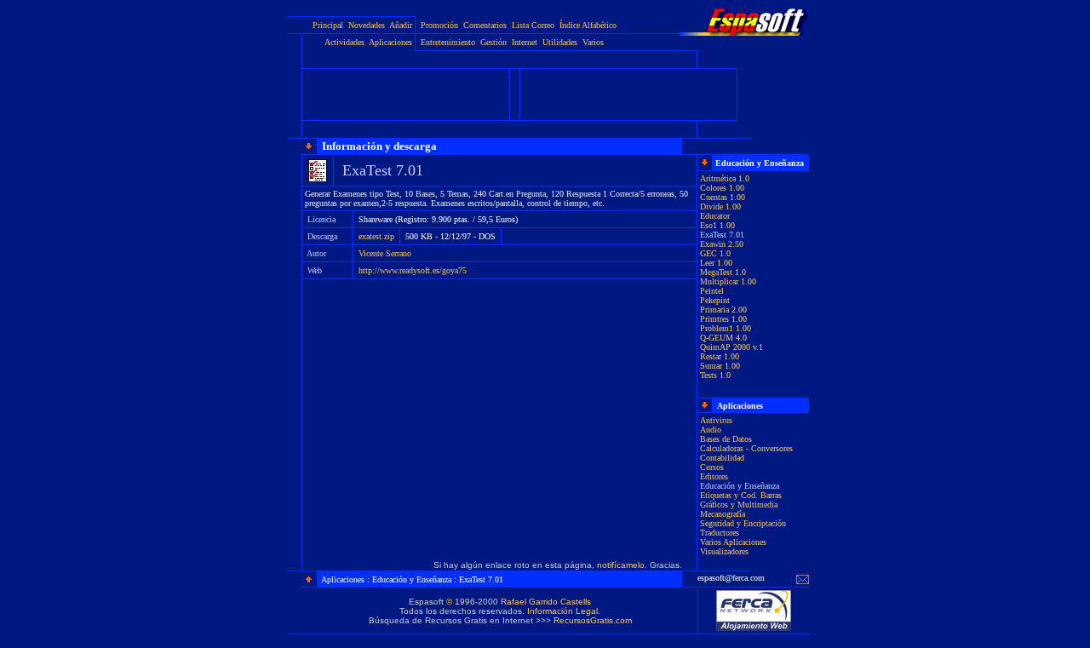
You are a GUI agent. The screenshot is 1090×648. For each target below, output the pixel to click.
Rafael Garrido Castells (546, 601)
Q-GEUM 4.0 (723, 337)
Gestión (493, 42)
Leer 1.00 (716, 262)
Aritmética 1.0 (724, 178)
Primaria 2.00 (723, 309)
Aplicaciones (390, 42)
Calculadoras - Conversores (746, 448)
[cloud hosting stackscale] (753, 629)
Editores (714, 476)
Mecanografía (722, 514)
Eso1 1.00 (717, 225)
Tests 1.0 (715, 375)
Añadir (400, 25)
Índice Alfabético (588, 25)
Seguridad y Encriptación (743, 523)
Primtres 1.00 (723, 319)
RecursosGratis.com (593, 620)
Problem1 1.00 (725, 328)
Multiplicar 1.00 (728, 281)
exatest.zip (376, 236)
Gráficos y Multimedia (738, 504)
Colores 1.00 (722, 187)
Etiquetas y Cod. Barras (741, 495)
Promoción (439, 25)
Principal (328, 25)
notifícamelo (621, 565)
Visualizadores (724, 551)
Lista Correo (533, 25)
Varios (593, 42)
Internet (524, 42)
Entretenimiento (448, 42)
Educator (715, 216)
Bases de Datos (726, 439)
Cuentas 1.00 (722, 197)
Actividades (344, 42)
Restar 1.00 (719, 356)
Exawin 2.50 (721, 244)
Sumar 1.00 (720, 365)
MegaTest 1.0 (723, 272)
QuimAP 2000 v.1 (731, 347)
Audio (710, 429)
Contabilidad (722, 457)
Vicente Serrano (385, 253)
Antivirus (716, 420)
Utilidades (559, 42)
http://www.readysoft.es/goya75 (413, 270)
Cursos (712, 467)
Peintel (712, 290)
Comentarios (485, 25)
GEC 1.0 (715, 253)
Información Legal (562, 611)
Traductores (719, 532)
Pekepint (715, 300)
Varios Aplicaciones (733, 542)
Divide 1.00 (720, 206)
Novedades (366, 25)
